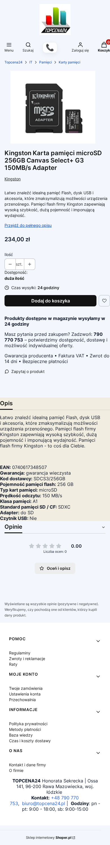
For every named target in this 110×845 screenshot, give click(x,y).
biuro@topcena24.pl (43, 803)
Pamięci (45, 62)
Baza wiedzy (21, 735)
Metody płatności (25, 729)
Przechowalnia (22, 699)
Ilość (9, 254)
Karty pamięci (69, 62)
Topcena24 (14, 62)
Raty (13, 664)
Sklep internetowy (48, 837)
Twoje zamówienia (26, 688)
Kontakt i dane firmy (27, 764)
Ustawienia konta (25, 694)
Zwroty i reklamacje (27, 658)
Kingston (13, 178)
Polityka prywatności (28, 723)
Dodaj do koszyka (50, 301)
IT (30, 62)
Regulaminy (19, 652)
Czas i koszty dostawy (30, 740)
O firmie (16, 770)
